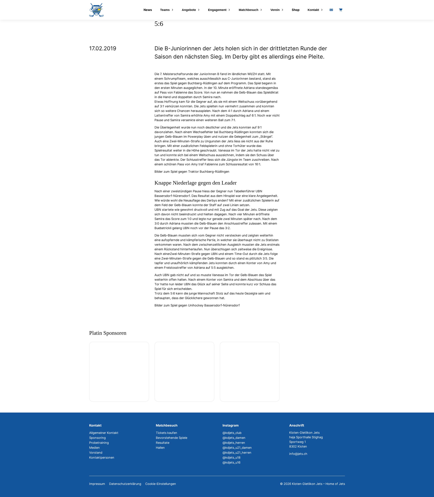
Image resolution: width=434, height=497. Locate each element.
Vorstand (95, 452)
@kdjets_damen (234, 438)
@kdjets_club (232, 433)
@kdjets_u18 (231, 457)
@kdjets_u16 (231, 462)
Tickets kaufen (166, 433)
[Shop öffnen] (341, 10)
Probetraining (99, 442)
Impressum (97, 484)
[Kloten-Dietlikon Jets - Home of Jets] (96, 10)
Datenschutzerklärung (125, 484)
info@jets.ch (298, 454)
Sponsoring (97, 438)
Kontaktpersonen (101, 457)
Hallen (160, 447)
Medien (94, 447)
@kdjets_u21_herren (237, 452)
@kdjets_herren (234, 442)
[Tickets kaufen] (331, 10)
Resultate (162, 442)
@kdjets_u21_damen (237, 447)
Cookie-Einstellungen (160, 484)
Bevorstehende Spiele (171, 438)
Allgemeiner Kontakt (103, 433)
